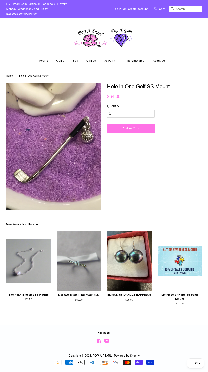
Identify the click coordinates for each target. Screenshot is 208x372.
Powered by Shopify (127, 355)
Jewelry (110, 60)
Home (9, 75)
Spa (75, 60)
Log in (117, 8)
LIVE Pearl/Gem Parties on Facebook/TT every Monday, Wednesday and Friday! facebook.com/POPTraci (36, 8)
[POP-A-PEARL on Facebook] (99, 341)
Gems (60, 60)
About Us (160, 60)
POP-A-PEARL (102, 355)
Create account (138, 8)
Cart (162, 8)
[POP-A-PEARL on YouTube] (106, 341)
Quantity (113, 106)
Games (91, 60)
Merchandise (135, 60)
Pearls (43, 60)
